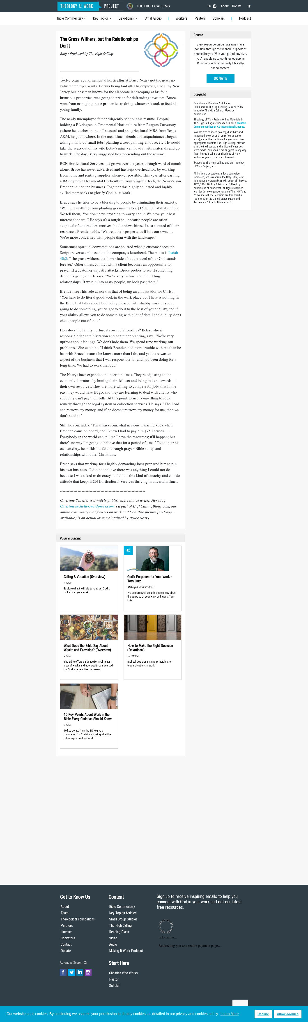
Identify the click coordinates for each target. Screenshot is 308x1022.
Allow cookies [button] (288, 1014)
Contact (66, 944)
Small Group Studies (123, 919)
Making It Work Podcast (126, 951)
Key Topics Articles (123, 913)
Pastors (200, 18)
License (66, 932)
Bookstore (68, 938)
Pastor (114, 979)
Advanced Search (71, 962)
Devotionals (126, 18)
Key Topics (101, 18)
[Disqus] (120, 816)
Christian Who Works (123, 973)
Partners (67, 925)
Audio (113, 944)
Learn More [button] (230, 1014)
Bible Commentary (70, 18)
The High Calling (120, 925)
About (225, 6)
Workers (181, 18)
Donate (236, 6)
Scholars (219, 18)
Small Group (153, 18)
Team (65, 913)
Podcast (245, 18)
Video (113, 938)
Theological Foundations (78, 919)
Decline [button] (263, 1014)
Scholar (114, 985)
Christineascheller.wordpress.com (87, 506)
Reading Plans (119, 932)
